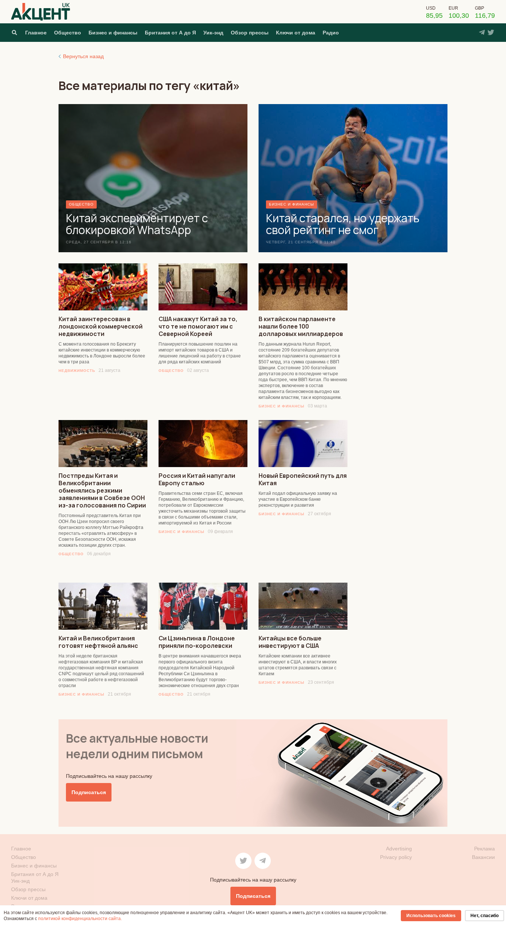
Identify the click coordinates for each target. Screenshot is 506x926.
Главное (36, 33)
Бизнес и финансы (113, 33)
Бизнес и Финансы (281, 406)
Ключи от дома (295, 33)
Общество (67, 33)
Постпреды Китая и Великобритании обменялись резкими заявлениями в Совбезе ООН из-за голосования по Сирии (102, 490)
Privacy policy (396, 857)
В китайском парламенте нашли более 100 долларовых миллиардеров (301, 326)
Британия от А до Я (170, 33)
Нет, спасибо (484, 915)
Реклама (484, 849)
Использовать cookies (431, 915)
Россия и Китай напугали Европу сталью (197, 479)
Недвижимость (77, 371)
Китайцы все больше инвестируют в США (290, 642)
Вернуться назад (83, 56)
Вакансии (483, 857)
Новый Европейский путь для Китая (303, 479)
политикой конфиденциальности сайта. (80, 918)
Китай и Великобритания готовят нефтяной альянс (98, 642)
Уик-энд (213, 33)
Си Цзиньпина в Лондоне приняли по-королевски (197, 642)
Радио (331, 33)
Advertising (399, 849)
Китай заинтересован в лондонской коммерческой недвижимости (101, 326)
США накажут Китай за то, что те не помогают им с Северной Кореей (198, 326)
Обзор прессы (250, 33)
